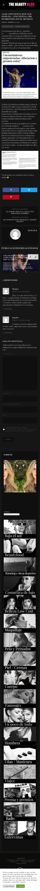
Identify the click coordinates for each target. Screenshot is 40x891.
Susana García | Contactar (20, 492)
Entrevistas (21, 863)
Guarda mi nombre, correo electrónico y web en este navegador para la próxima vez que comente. (21, 429)
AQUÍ (21, 126)
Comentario (8, 353)
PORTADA (21, 858)
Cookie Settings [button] (9, 886)
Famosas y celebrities (22, 26)
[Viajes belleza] (20, 782)
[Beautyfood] (20, 556)
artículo (6, 33)
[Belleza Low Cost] (20, 613)
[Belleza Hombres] (20, 744)
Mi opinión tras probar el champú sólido (20, 221)
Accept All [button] (20, 886)
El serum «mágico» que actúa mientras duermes (20, 212)
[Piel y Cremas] (20, 669)
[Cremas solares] (20, 537)
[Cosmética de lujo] (20, 594)
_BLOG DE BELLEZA (7, 26)
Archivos (7, 512)
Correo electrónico (12, 404)
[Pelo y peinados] (20, 650)
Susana (4, 22)
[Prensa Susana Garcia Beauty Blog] (20, 801)
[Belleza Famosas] (20, 707)
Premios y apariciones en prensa (21, 860)
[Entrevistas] (20, 839)
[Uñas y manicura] (20, 763)
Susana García (27, 861)
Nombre (6, 393)
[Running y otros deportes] (20, 575)
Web (4, 415)
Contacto (13, 861)
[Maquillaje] (20, 631)
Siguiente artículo (20, 217)
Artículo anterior (20, 209)
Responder (8, 309)
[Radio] (20, 820)
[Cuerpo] (20, 688)
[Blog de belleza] (20, 726)
